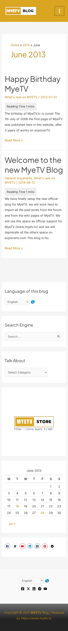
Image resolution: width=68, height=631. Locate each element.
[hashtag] (15, 546)
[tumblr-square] (38, 546)
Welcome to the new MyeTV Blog (34, 164)
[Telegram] (39, 588)
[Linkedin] (34, 588)
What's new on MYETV (21, 97)
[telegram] (52, 546)
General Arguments (18, 178)
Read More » (14, 140)
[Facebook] (22, 588)
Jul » (11, 524)
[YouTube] (45, 588)
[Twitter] (28, 588)
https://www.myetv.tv (36, 618)
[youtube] (23, 546)
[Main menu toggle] (59, 11)
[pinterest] (45, 546)
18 (17, 506)
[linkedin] (30, 546)
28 (42, 513)
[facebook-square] (8, 546)
